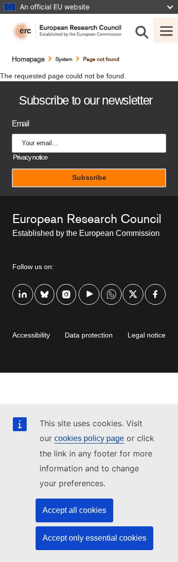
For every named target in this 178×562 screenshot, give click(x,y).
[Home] (70, 31)
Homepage (28, 59)
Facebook (155, 288)
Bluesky (45, 288)
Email (20, 123)
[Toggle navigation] (165, 30)
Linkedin (22, 288)
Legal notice (147, 335)
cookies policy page (89, 438)
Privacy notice (30, 157)
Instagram (66, 288)
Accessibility (31, 335)
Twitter (133, 288)
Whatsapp (111, 288)
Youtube (89, 288)
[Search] (141, 30)
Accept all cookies (74, 510)
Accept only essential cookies (94, 538)
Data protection (89, 335)
